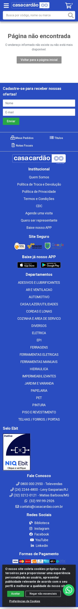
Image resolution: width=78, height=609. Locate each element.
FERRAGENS (39, 347)
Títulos (58, 138)
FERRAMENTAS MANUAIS (39, 362)
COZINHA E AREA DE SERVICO (39, 319)
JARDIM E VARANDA (39, 383)
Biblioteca (41, 523)
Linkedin (41, 546)
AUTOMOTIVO (39, 297)
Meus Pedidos (24, 138)
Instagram (41, 529)
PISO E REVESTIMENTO (39, 412)
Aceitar (15, 593)
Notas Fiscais (24, 145)
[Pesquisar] (71, 15)
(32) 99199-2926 (41, 501)
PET (39, 398)
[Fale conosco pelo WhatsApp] (68, 590)
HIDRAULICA (39, 369)
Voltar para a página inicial (39, 60)
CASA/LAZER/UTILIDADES (39, 304)
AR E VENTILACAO (39, 290)
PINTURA (39, 405)
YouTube (41, 540)
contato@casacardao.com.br (41, 507)
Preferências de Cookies (24, 601)
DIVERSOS (39, 326)
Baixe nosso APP (39, 228)
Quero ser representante (39, 220)
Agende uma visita (39, 213)
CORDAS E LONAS (39, 311)
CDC (39, 206)
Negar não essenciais (43, 593)
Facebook (41, 534)
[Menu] (6, 5)
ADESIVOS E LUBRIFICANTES (39, 283)
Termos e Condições (39, 199)
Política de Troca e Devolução (39, 184)
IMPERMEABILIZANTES (39, 376)
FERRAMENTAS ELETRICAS (39, 355)
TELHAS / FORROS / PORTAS (39, 419)
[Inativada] (39, 452)
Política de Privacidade (39, 192)
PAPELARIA (39, 391)
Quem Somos (39, 177)
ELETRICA (39, 333)
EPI (39, 340)
